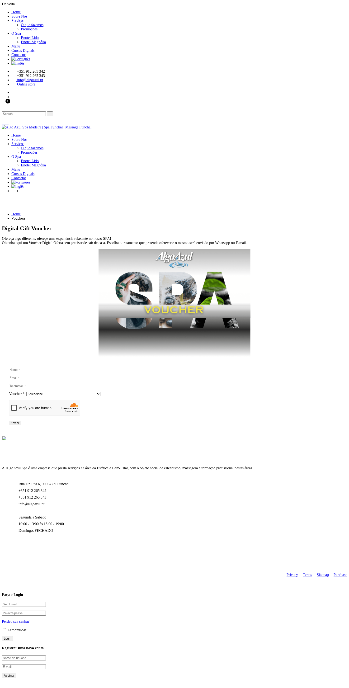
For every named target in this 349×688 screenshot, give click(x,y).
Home (16, 12)
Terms (307, 575)
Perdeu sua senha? (15, 621)
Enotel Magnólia (33, 42)
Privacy (292, 575)
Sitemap (323, 575)
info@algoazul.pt (30, 80)
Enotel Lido (30, 38)
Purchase (340, 575)
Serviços (17, 21)
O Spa (16, 33)
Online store (26, 84)
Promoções (29, 29)
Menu (15, 46)
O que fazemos (32, 25)
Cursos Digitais (22, 50)
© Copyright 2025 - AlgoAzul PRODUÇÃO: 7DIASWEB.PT (49, 562)
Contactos (18, 55)
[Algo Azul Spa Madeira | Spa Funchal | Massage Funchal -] (46, 127)
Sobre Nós (19, 16)
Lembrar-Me (17, 630)
